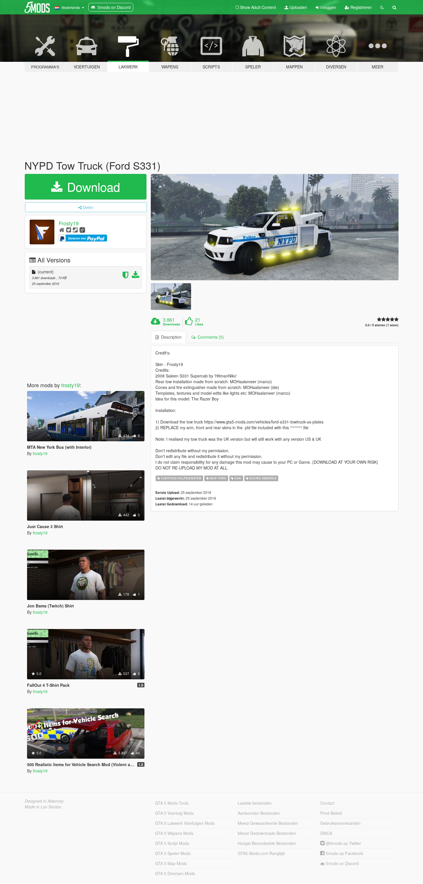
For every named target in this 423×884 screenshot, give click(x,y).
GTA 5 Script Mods (172, 843)
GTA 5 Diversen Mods (175, 873)
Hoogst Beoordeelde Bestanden (267, 843)
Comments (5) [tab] (209, 337)
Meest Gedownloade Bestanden (267, 833)
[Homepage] (62, 229)
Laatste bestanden (255, 803)
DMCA (326, 833)
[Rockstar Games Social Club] (82, 229)
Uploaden (297, 7)
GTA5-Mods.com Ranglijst (261, 853)
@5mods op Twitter (343, 843)
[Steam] (75, 229)
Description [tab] (170, 337)
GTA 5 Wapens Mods (174, 833)
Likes (199, 324)
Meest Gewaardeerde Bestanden (268, 823)
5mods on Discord (342, 863)
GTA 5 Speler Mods (172, 853)
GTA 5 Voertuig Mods (174, 813)
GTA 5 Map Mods (171, 863)
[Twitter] (68, 229)
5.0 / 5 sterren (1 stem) (382, 325)
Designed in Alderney (44, 801)
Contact (327, 803)
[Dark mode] (382, 7)
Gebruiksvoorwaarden (340, 823)
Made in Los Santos (43, 807)
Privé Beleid (331, 813)
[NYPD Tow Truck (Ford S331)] (275, 227)
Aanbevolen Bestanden (259, 813)
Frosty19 (69, 223)
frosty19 (70, 385)
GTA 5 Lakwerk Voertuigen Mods (185, 823)
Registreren (360, 7)
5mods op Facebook (344, 853)
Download (92, 186)
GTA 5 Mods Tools (171, 803)
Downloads (171, 324)
